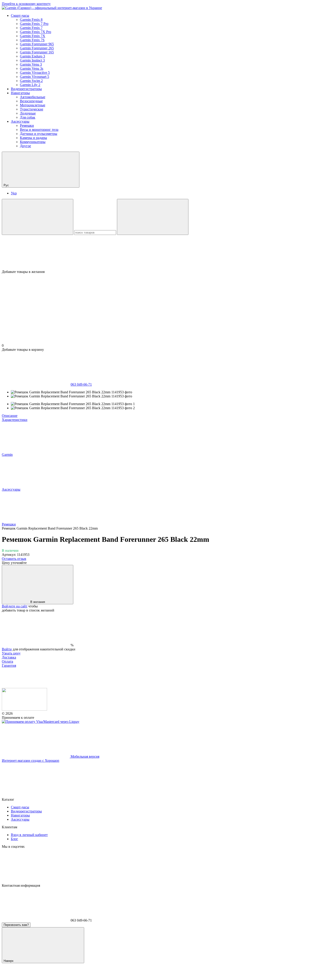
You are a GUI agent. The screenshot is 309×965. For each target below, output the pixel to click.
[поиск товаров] (37, 217)
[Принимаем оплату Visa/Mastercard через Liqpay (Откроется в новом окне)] (40, 722)
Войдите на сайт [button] (14, 606)
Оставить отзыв (14, 559)
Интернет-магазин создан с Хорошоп (30, 760)
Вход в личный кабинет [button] (29, 835)
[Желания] (154, 252)
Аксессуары (20, 121)
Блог (14, 839)
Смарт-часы (20, 15)
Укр (14, 193)
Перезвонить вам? (16, 925)
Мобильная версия (84, 756)
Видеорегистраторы (26, 89)
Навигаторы (20, 93)
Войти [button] (7, 649)
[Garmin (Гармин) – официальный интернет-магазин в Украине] (24, 709)
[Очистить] (152, 217)
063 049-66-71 (81, 384)
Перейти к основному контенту (26, 4)
